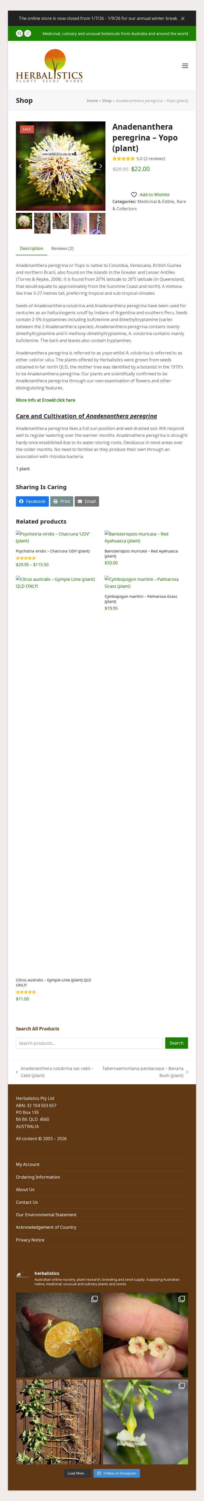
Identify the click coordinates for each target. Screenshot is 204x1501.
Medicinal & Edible (155, 201)
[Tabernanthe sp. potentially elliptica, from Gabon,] (145, 1335)
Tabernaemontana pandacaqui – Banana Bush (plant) (142, 1072)
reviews (154, 158)
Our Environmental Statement (46, 1215)
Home (92, 100)
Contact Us (27, 1202)
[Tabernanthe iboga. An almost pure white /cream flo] (145, 1422)
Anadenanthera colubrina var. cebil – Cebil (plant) (55, 1072)
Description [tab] (31, 248)
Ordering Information (38, 1177)
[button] (185, 65)
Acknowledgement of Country (46, 1227)
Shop (107, 100)
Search (177, 1043)
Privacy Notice (30, 1240)
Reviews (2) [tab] (62, 248)
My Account (28, 1164)
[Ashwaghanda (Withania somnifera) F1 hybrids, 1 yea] (58, 1422)
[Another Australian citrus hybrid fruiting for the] (58, 1335)
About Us (25, 1189)
